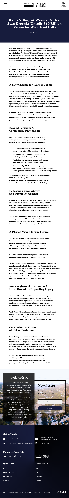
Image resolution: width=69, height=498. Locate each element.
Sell (37, 472)
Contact (6, 480)
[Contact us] (64, 4)
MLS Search (7, 476)
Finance (38, 480)
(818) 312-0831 (45, 443)
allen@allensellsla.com (15, 439)
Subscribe (50, 408)
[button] (5, 4)
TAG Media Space (45, 492)
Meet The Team (9, 472)
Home (5, 468)
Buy (37, 468)
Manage (39, 476)
